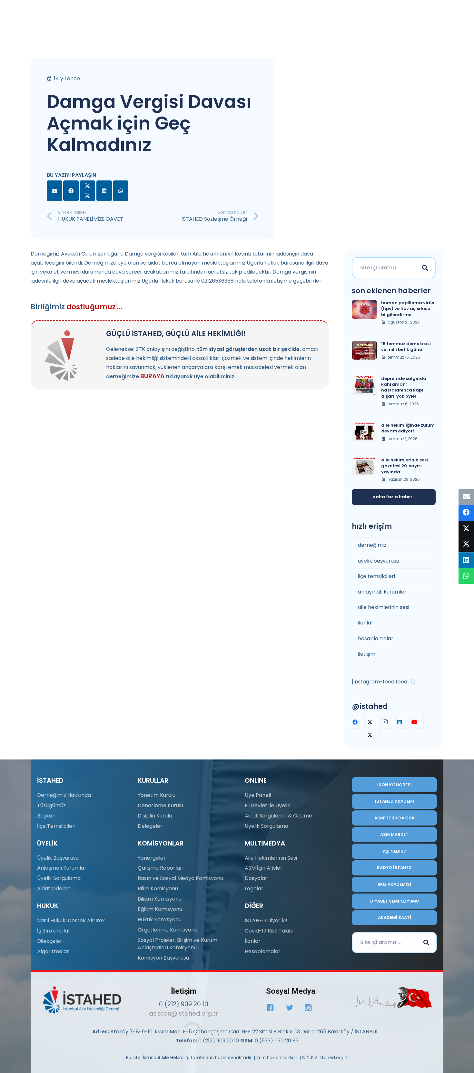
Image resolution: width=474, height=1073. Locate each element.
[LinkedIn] (402, 722)
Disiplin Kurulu (155, 815)
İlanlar (253, 941)
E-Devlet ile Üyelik (267, 805)
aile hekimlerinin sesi (383, 607)
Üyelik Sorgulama (59, 878)
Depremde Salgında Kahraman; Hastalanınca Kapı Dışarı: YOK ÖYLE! (403, 387)
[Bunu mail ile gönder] (54, 190)
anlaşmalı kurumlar (382, 591)
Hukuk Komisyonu (160, 919)
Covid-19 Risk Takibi (269, 930)
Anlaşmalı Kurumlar (61, 868)
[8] (392, 997)
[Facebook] (358, 722)
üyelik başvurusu (378, 561)
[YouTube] (417, 722)
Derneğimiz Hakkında (64, 795)
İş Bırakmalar (53, 930)
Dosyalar (256, 878)
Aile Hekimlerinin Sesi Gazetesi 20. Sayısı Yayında (404, 466)
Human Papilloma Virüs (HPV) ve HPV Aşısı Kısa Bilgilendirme (407, 308)
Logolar (254, 888)
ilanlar (365, 622)
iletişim (366, 654)
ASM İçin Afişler (263, 868)
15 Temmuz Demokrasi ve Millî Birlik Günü (406, 347)
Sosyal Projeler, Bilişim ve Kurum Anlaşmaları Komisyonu (177, 943)
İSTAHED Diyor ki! (266, 920)
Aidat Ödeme (54, 888)
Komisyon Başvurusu (163, 958)
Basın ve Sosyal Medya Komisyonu (180, 878)
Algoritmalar (53, 951)
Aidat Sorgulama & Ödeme (278, 815)
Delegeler (150, 826)
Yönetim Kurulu (156, 795)
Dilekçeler (49, 941)
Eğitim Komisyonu (160, 909)
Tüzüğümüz (51, 805)
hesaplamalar (375, 638)
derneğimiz (372, 545)
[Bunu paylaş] (71, 190)
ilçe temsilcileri (376, 576)
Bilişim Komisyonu (160, 899)
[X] (373, 728)
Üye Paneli (258, 795)
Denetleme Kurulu (160, 805)
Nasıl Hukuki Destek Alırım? (71, 920)
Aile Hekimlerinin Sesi (271, 858)
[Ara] (425, 268)
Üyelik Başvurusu (58, 858)
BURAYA (152, 376)
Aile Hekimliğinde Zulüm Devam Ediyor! (408, 428)
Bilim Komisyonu (158, 888)
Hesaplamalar (263, 951)
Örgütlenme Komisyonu (167, 929)
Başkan (46, 815)
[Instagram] (387, 722)
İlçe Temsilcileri (56, 826)
